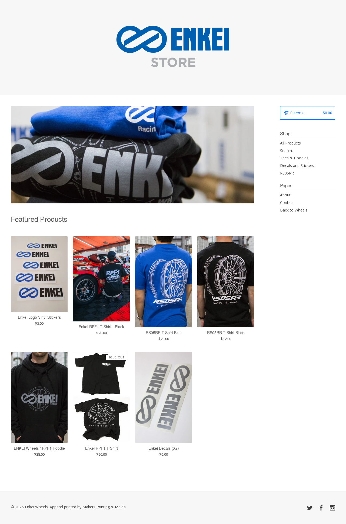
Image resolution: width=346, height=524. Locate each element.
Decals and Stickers (297, 165)
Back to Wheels (293, 210)
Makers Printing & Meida (104, 506)
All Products (290, 143)
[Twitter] (309, 508)
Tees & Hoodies (294, 157)
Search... (287, 151)
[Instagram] (332, 508)
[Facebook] (321, 508)
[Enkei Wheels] (173, 47)
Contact (287, 202)
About (285, 194)
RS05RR (287, 173)
